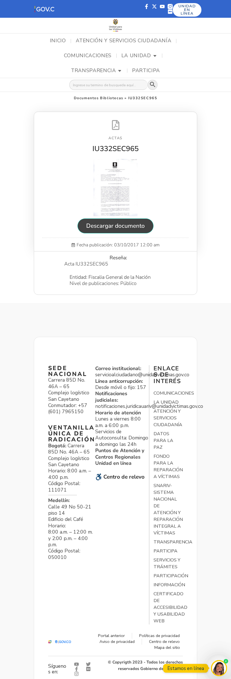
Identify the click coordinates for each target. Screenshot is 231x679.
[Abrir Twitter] (89, 664)
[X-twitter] (154, 6)
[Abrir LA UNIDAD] (154, 55)
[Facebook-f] (146, 6)
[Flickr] (170, 11)
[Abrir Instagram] (77, 673)
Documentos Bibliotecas (98, 98)
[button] (44, 9)
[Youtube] (162, 6)
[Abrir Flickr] (89, 669)
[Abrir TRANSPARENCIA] (119, 70)
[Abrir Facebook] (77, 669)
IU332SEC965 (115, 149)
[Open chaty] (219, 668)
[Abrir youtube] (77, 664)
